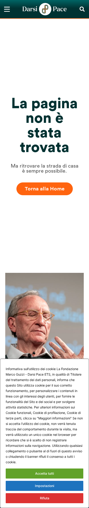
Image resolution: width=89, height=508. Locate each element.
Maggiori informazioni (34, 462)
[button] (82, 9)
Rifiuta (44, 498)
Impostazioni (44, 486)
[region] (44, 433)
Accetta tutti (44, 473)
